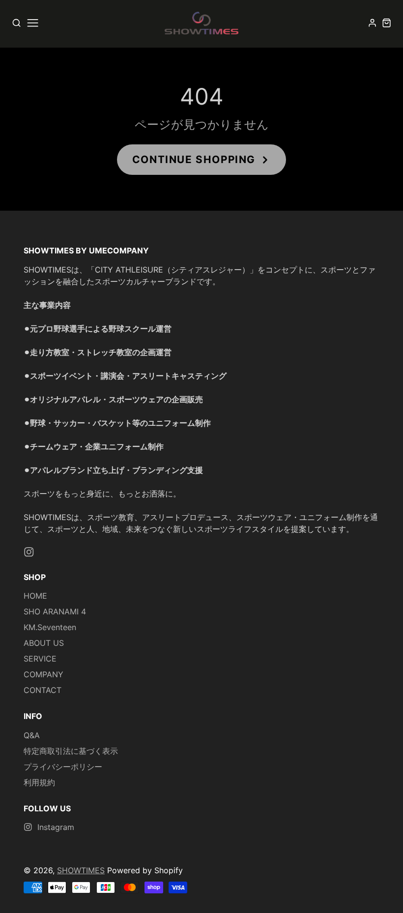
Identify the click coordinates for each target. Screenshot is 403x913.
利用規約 (39, 782)
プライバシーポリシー (63, 767)
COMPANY (43, 674)
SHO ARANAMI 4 (55, 611)
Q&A (32, 735)
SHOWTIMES (81, 870)
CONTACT (42, 690)
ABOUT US (44, 643)
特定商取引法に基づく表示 (71, 751)
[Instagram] (29, 552)
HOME (35, 596)
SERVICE (40, 659)
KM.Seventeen (50, 627)
